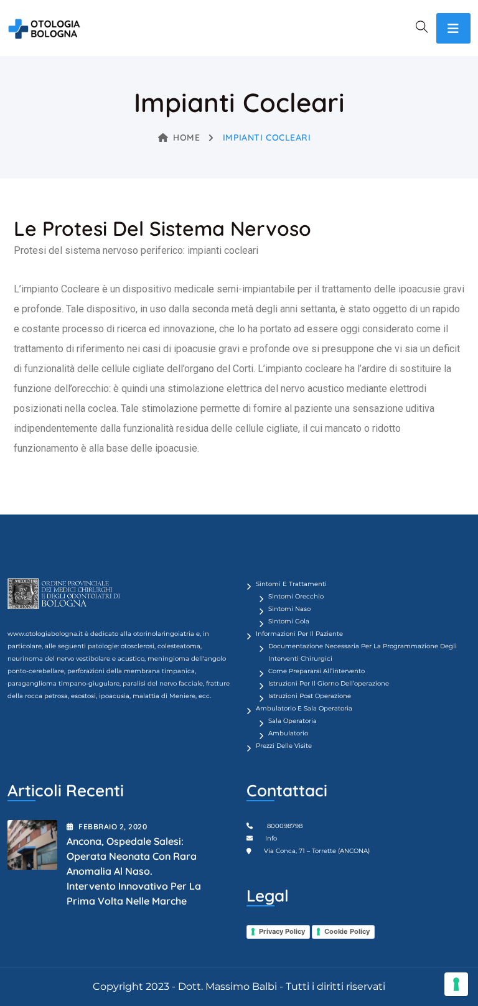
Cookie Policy (347, 931)
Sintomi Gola (288, 621)
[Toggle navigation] (453, 28)
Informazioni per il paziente (299, 634)
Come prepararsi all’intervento (316, 671)
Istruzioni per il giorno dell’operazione (328, 683)
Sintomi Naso (289, 609)
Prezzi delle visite (284, 746)
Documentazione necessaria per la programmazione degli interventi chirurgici (362, 652)
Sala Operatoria (292, 721)
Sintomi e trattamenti (291, 584)
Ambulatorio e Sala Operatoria (304, 708)
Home (186, 137)
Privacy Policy (282, 931)
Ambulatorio (288, 733)
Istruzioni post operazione (309, 696)
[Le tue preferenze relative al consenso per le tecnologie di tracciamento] (456, 984)
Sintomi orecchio (296, 596)
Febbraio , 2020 (112, 826)
